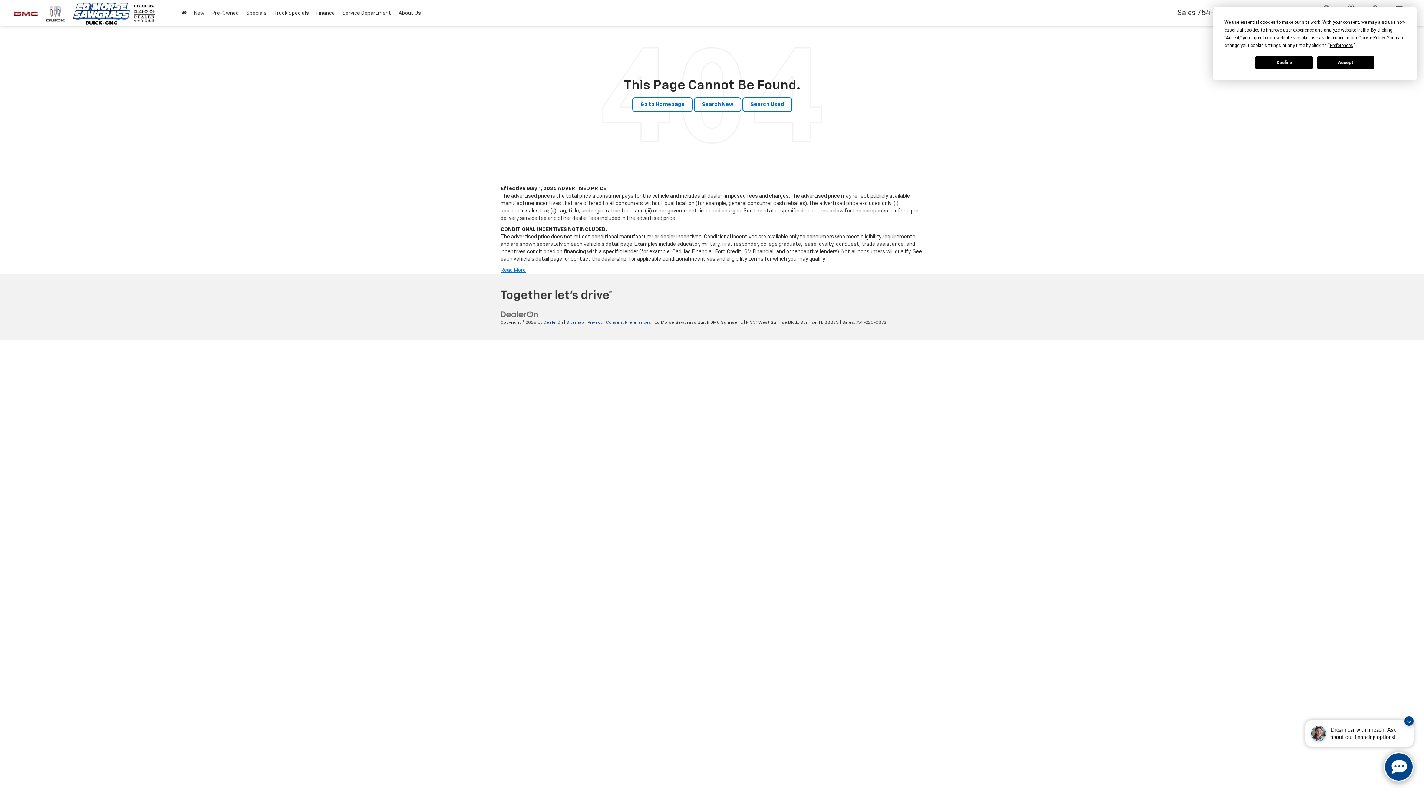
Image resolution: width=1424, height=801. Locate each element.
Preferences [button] (1341, 45)
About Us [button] (410, 13)
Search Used (767, 104)
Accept (1346, 62)
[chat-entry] (1399, 767)
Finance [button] (325, 13)
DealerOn (553, 322)
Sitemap (575, 322)
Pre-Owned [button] (225, 13)
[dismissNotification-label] (1409, 721)
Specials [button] (256, 13)
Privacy (595, 322)
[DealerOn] (519, 314)
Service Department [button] (366, 13)
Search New (717, 104)
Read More (513, 270)
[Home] (184, 13)
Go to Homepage (662, 104)
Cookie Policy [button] (1371, 37)
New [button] (199, 13)
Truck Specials (291, 13)
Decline (1284, 62)
